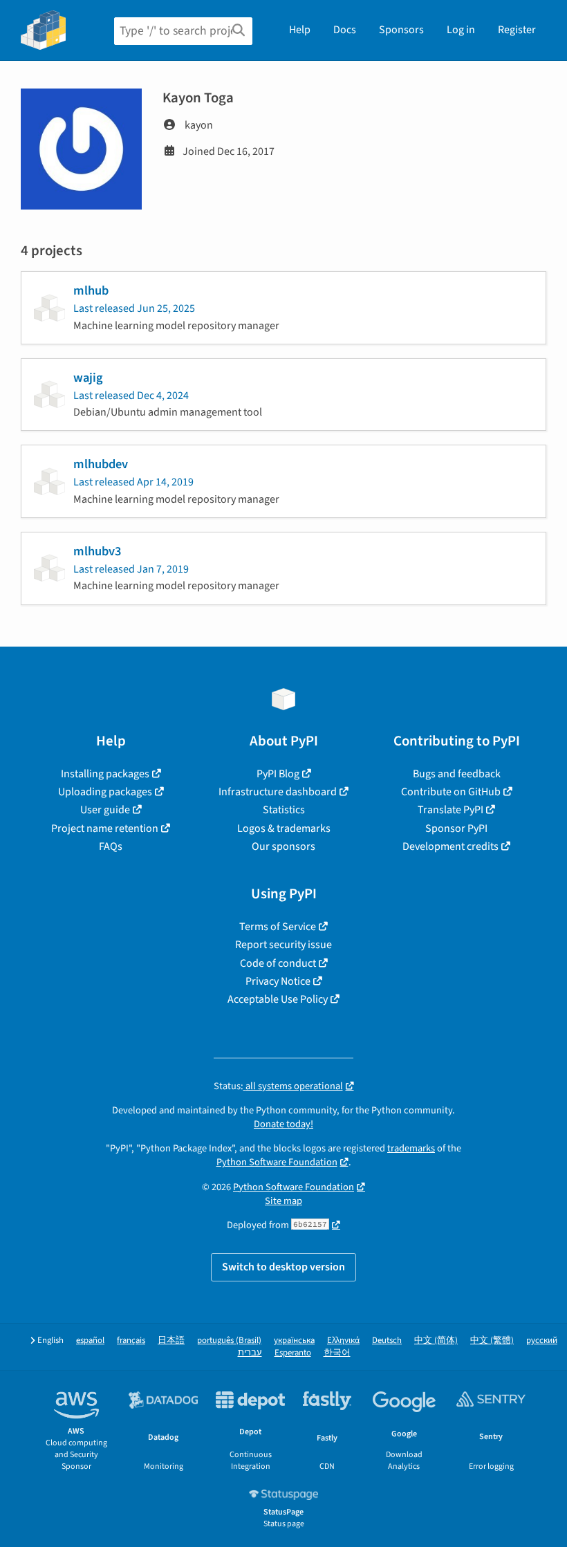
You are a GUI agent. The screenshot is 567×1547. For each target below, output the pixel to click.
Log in (461, 29)
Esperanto (293, 1353)
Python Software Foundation (276, 1162)
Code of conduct (278, 963)
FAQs (110, 846)
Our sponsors (283, 846)
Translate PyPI (450, 809)
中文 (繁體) (492, 1340)
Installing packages (105, 773)
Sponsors (401, 29)
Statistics (284, 809)
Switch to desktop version (283, 1267)
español (90, 1340)
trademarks (411, 1148)
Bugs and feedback (457, 773)
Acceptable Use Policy (277, 999)
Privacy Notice (277, 981)
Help (299, 29)
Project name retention (104, 828)
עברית (250, 1353)
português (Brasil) (229, 1340)
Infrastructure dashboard (278, 791)
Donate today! (283, 1124)
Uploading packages (105, 791)
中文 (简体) (436, 1340)
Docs (344, 29)
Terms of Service (277, 926)
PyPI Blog (278, 773)
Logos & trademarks (284, 828)
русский (541, 1340)
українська (294, 1340)
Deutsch (387, 1340)
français (131, 1340)
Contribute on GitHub (451, 791)
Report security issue (283, 944)
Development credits (450, 846)
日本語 (171, 1340)
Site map (283, 1201)
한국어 (337, 1353)
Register (517, 29)
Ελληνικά (343, 1340)
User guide (105, 809)
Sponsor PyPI (456, 828)
